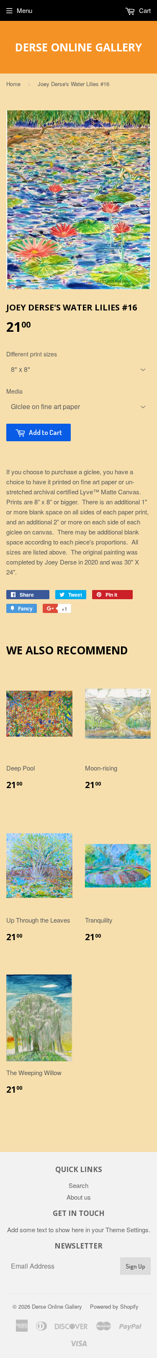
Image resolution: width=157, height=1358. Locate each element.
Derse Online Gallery (78, 47)
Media (14, 391)
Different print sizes (31, 354)
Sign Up (135, 1266)
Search (78, 1185)
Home (13, 84)
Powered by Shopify (114, 1306)
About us (79, 1197)
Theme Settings (127, 1229)
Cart (144, 10)
